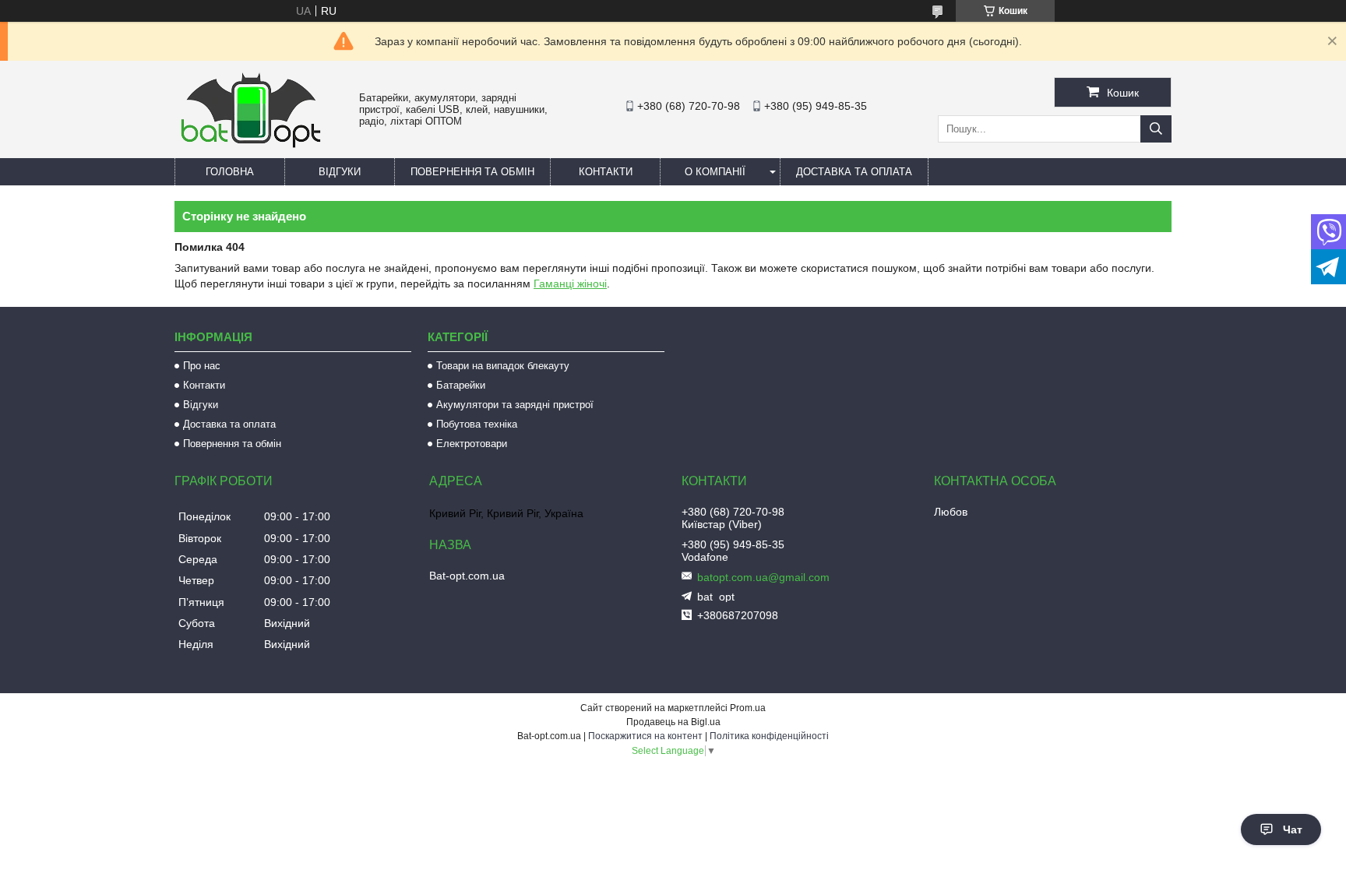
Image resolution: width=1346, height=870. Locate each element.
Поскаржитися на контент (645, 736)
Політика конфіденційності (769, 736)
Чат (1292, 829)
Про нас (201, 366)
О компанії (715, 172)
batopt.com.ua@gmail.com (763, 577)
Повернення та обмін (472, 172)
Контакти (605, 172)
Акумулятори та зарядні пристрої (515, 404)
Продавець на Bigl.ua (673, 722)
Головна (230, 172)
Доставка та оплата (854, 172)
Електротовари (471, 443)
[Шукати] (1156, 129)
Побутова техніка (476, 424)
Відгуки (340, 172)
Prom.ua (748, 708)
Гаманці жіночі (570, 283)
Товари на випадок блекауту (502, 366)
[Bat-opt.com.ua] (250, 147)
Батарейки (460, 385)
